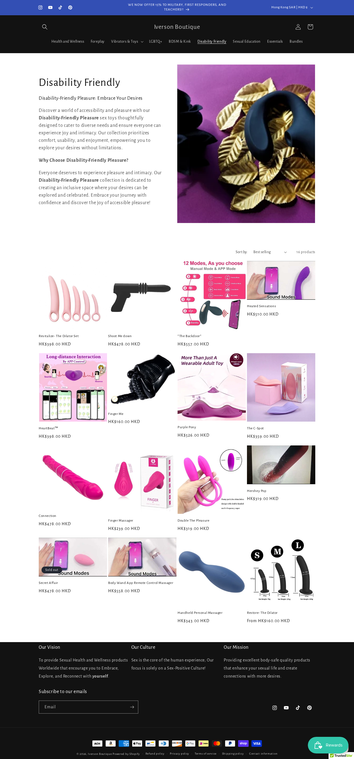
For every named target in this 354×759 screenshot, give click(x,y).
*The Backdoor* (189, 336)
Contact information (263, 753)
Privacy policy (179, 753)
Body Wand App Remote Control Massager (140, 583)
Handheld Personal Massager (200, 613)
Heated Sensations (261, 306)
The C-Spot (255, 428)
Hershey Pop (257, 491)
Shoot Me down (120, 336)
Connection (47, 516)
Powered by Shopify (126, 753)
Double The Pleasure (193, 520)
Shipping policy (233, 753)
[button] (45, 27)
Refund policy (155, 753)
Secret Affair (48, 583)
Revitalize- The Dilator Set (59, 336)
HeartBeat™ (48, 428)
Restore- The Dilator (262, 613)
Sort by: (242, 252)
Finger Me (115, 414)
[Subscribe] (132, 707)
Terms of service (206, 753)
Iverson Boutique (100, 753)
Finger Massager (120, 520)
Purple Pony (187, 427)
